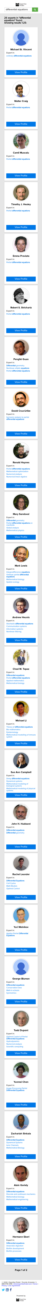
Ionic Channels (12, 1145)
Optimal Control (13, 889)
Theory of (19, 727)
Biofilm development (15, 1249)
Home (35, 1284)
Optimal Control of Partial (17, 1038)
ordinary (19, 56)
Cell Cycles (11, 883)
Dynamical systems (14, 781)
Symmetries (11, 993)
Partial (18, 108)
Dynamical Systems (14, 1143)
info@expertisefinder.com (22, 1284)
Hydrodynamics (12, 1041)
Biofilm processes (13, 1251)
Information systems (14, 629)
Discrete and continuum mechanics (20, 1194)
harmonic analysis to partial (17, 418)
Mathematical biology (15, 579)
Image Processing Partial (16, 1089)
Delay (17, 779)
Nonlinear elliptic (17, 368)
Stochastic (19, 624)
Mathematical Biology (15, 1148)
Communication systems (16, 626)
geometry (15, 366)
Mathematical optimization (17, 471)
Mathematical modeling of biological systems (17, 785)
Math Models (11, 886)
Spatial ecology (12, 582)
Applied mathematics (15, 681)
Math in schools (12, 990)
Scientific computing (14, 1047)
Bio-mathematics (13, 730)
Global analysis (12, 528)
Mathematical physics (15, 530)
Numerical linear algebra (16, 477)
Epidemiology (12, 732)
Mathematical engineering (17, 1199)
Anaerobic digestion (14, 1246)
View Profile (21, 72)
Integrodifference (18, 572)
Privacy (4, 1286)
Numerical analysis (14, 474)
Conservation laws (14, 988)
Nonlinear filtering (13, 632)
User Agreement (14, 1286)
